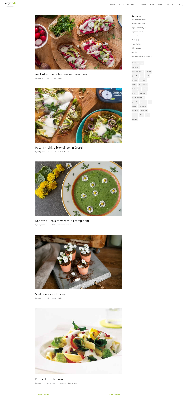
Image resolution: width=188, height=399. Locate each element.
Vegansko (135, 44)
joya (142, 76)
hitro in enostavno (137, 72)
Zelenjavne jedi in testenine (67, 383)
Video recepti (136, 48)
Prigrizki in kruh (63, 152)
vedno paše (142, 106)
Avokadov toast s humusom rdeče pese (61, 74)
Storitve (121, 4)
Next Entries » (115, 394)
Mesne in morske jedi (138, 24)
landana (134, 80)
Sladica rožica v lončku (50, 294)
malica (134, 84)
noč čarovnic (143, 84)
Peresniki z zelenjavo (49, 379)
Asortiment (131, 4)
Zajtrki (60, 78)
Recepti (168, 4)
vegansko (135, 110)
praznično (135, 102)
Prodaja (144, 4)
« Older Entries (42, 394)
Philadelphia (136, 89)
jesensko (135, 76)
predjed (143, 102)
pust (150, 102)
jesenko (148, 72)
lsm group (143, 80)
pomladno (143, 93)
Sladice (60, 298)
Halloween (135, 67)
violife (141, 115)
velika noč (144, 110)
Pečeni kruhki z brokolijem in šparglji (59, 147)
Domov (113, 4)
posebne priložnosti (138, 97)
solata (134, 106)
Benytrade (41, 78)
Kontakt (160, 4)
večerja (134, 115)
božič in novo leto (137, 63)
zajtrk (147, 115)
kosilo (147, 76)
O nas (151, 4)
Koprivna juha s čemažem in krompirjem (62, 221)
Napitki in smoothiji (138, 28)
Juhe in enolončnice (64, 225)
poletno (134, 93)
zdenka (134, 119)
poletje (145, 89)
